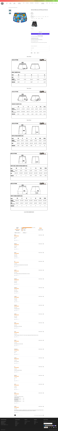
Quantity (32, 28)
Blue (32, 13)
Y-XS (34, 16)
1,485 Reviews (17, 230)
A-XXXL (42, 18)
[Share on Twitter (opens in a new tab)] (17, 240)
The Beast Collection (19, 3)
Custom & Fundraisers (42, 3)
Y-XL (43, 16)
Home (9, 7)
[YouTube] (54, 427)
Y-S (36, 16)
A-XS (45, 16)
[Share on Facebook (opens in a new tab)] (16, 240)
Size (31, 15)
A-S (47, 16)
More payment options (40, 35)
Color (32, 12)
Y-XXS (32, 16)
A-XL (36, 18)
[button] (10, 10)
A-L (34, 18)
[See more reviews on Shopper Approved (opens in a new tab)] (18, 240)
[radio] (29, 227)
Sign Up (54, 423)
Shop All (6, 3)
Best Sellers (10, 3)
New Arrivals (14, 3)
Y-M (38, 16)
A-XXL (39, 18)
